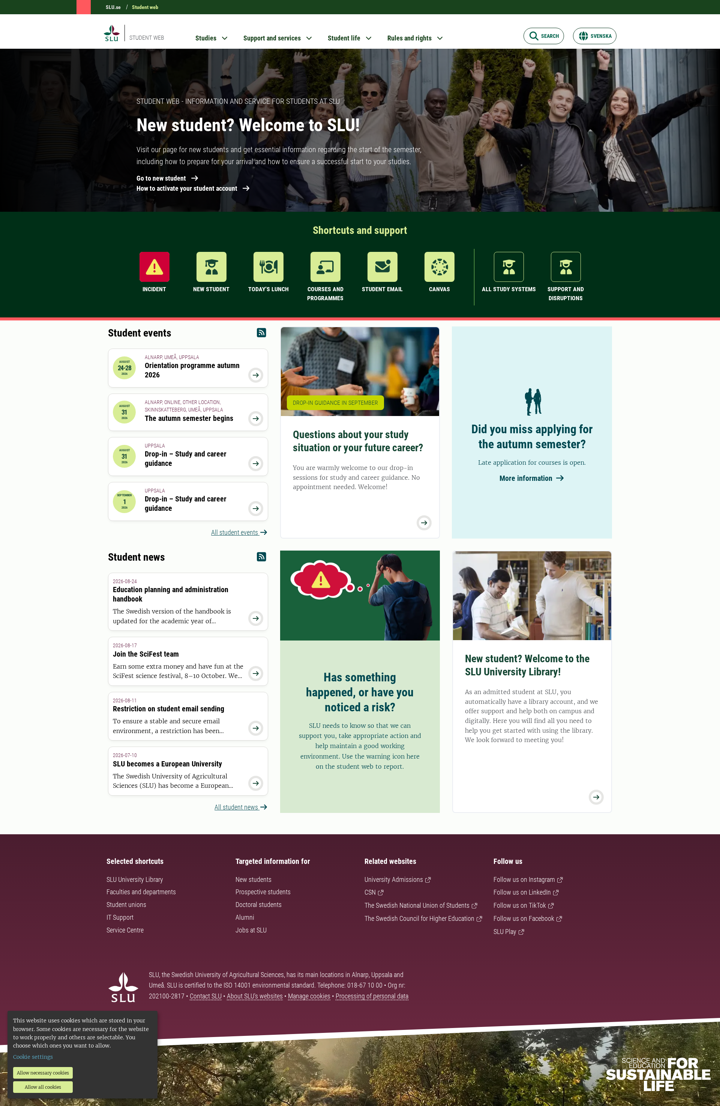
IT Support (120, 917)
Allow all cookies (43, 1087)
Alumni (245, 917)
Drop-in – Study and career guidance (185, 458)
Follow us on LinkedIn (522, 892)
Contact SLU (206, 996)
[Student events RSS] (261, 334)
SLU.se (113, 7)
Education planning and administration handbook (170, 594)
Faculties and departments (141, 892)
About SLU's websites (255, 996)
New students (254, 879)
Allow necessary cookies (43, 1073)
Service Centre (125, 930)
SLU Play (505, 931)
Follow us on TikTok (520, 905)
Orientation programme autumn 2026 (192, 370)
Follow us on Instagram (524, 879)
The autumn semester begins (189, 418)
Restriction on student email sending (168, 708)
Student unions (126, 904)
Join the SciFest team (146, 654)
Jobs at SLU (251, 930)
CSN (370, 892)
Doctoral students (259, 904)
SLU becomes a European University (167, 763)
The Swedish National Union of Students (417, 905)
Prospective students (263, 892)
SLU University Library (134, 879)
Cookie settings (33, 1057)
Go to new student (161, 178)
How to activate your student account (186, 188)
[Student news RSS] (261, 559)
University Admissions (393, 879)
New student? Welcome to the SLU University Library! (527, 665)
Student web (145, 7)
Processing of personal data (372, 996)
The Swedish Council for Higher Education (419, 918)
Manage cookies (309, 996)
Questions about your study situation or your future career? (358, 441)
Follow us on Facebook (524, 918)
